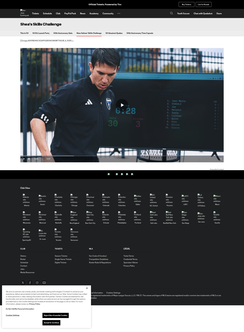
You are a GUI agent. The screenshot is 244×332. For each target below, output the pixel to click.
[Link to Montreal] (42, 216)
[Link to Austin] (42, 198)
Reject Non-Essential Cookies (55, 315)
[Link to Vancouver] (74, 233)
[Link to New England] (74, 216)
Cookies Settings (113, 293)
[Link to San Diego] (185, 216)
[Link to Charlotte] (58, 198)
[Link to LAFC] (185, 198)
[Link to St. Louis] (42, 233)
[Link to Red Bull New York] (169, 216)
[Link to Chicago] (74, 198)
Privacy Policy (34, 304)
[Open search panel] (171, 13)
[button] (119, 13)
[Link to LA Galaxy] (201, 199)
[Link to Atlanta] (26, 198)
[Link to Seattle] (217, 216)
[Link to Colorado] (106, 198)
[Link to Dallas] (138, 198)
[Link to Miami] (217, 198)
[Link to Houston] (169, 198)
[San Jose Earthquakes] (24, 13)
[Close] (87, 288)
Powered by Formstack (217, 169)
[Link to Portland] (138, 216)
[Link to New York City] (90, 216)
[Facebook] (30, 282)
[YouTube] (44, 282)
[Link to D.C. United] (154, 199)
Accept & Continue (51, 323)
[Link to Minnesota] (26, 216)
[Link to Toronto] (58, 233)
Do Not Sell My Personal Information (20, 309)
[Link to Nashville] (58, 216)
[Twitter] (22, 282)
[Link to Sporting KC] (26, 233)
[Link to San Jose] (201, 216)
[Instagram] (37, 282)
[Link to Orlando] (106, 216)
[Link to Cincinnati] (90, 198)
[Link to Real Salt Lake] (154, 216)
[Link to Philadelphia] (122, 216)
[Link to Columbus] (122, 198)
